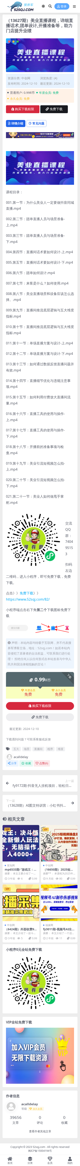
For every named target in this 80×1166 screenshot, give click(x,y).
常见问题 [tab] (38, 123)
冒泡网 (11, 865)
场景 (26, 749)
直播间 (38, 749)
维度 (60, 749)
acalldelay (21, 757)
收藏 (28, 763)
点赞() (43, 763)
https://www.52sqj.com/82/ (28, 599)
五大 (16, 749)
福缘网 (49, 925)
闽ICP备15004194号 (40, 1151)
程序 (50, 749)
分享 (14, 763)
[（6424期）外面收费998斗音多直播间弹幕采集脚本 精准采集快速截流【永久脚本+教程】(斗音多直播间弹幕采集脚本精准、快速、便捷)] (21, 902)
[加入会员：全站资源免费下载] (40, 136)
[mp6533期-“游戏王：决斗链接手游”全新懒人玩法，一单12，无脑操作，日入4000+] (21, 843)
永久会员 (60, 690)
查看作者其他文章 (40, 1131)
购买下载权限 (24, 109)
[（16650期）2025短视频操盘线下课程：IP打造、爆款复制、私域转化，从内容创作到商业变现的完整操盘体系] (59, 843)
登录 (64, 6)
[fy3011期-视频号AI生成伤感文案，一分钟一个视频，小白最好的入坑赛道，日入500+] (59, 902)
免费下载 (56, 109)
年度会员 (30, 690)
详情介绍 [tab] (17, 123)
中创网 (25, 78)
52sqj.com (39, 1147)
